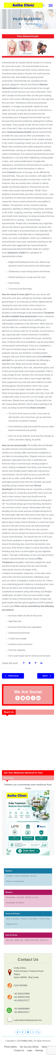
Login (29, 1050)
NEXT (45, 676)
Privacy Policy (44, 919)
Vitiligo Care (18, 940)
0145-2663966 (20, 985)
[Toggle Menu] (51, 5)
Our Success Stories (29, 1047)
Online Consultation (22, 876)
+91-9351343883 (22, 994)
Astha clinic (27, 1041)
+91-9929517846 (22, 997)
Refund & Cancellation (29, 919)
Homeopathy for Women (15, 903)
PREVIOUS (13, 676)
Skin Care (44, 940)
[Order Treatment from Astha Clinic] (28, 823)
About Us (46, 1047)
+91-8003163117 (22, 1012)
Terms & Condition (13, 919)
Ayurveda (20, 897)
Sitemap (39, 1050)
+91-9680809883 (22, 1009)
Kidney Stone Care (32, 940)
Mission (33, 876)
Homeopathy (10, 897)
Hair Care (9, 940)
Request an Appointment (15, 881)
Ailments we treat (31, 897)
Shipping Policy (12, 924)
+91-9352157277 (22, 1000)
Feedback (9, 876)
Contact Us (19, 1050)
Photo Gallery (10, 1047)
